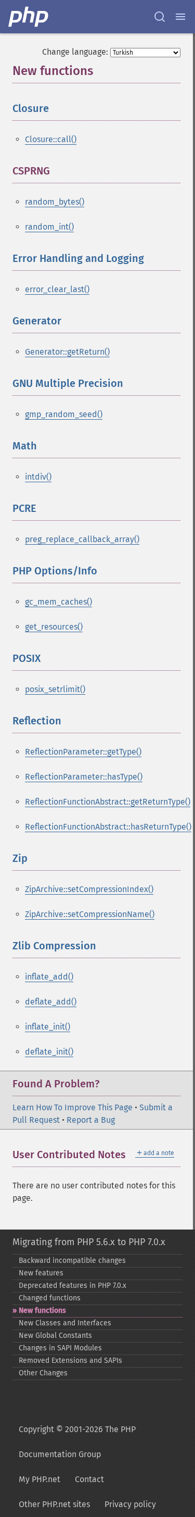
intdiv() (38, 477)
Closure (30, 108)
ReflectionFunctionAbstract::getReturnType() (107, 802)
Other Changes (43, 1373)
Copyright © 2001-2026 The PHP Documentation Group (77, 1441)
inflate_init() (47, 1027)
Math (24, 446)
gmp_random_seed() (63, 414)
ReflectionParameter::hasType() (83, 777)
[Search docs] (159, 16)
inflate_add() (49, 977)
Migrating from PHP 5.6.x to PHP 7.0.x (88, 1242)
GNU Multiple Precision (67, 383)
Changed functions (50, 1298)
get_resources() (54, 627)
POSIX (26, 658)
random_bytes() (54, 202)
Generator (36, 321)
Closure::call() (50, 139)
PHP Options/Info (54, 571)
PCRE (24, 508)
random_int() (49, 227)
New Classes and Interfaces (65, 1323)
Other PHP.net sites (54, 1504)
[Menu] (180, 16)
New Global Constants (55, 1335)
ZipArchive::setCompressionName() (89, 914)
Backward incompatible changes (72, 1260)
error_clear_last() (57, 289)
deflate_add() (50, 1002)
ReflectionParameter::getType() (83, 752)
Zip (20, 858)
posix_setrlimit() (55, 689)
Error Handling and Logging (78, 258)
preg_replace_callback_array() (82, 539)
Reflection (36, 720)
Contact (89, 1479)
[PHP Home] (29, 16)
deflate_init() (49, 1052)
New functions (42, 1310)
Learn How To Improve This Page (72, 1107)
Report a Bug (91, 1120)
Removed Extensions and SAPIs (70, 1360)
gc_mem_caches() (58, 602)
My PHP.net (39, 1479)
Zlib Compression (54, 945)
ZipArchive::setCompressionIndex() (89, 889)
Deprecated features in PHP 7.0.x (72, 1285)
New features (41, 1273)
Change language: (75, 52)
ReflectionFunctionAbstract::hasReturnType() (108, 827)
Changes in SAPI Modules (60, 1348)
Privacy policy (130, 1504)
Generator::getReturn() (67, 352)
